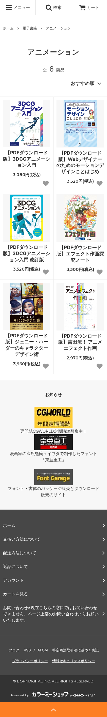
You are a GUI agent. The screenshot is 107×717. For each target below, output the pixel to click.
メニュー (21, 7)
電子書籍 (30, 28)
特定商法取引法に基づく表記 (75, 650)
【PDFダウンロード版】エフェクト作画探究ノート (80, 253)
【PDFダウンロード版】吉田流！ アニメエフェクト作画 (80, 342)
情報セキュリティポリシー (73, 661)
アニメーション (58, 28)
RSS (27, 650)
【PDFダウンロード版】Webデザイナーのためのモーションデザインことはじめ (80, 162)
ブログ (14, 650)
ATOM (42, 650)
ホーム (8, 28)
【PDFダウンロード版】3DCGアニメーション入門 (26, 159)
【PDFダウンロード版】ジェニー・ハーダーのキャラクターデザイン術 (26, 345)
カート (93, 7)
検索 (57, 7)
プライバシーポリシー (30, 661)
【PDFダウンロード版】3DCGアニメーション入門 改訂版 (26, 253)
